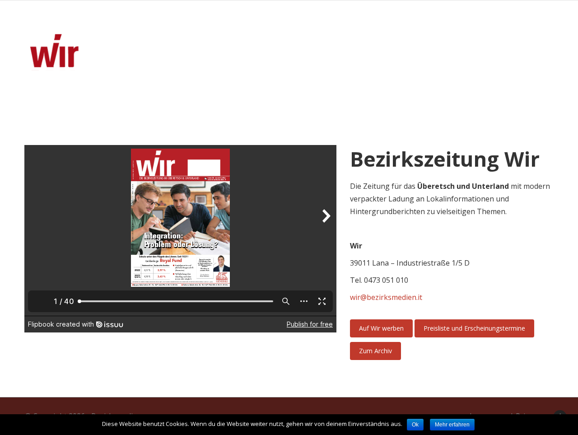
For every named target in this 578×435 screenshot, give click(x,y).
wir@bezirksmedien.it (386, 297)
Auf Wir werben (381, 328)
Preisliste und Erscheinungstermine (474, 328)
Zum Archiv (375, 350)
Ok (415, 424)
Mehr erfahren (452, 424)
